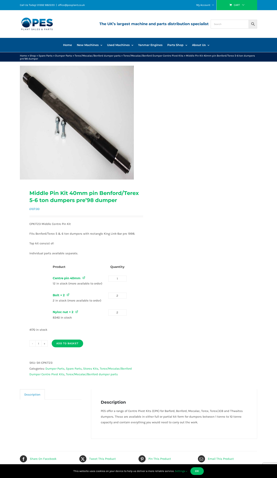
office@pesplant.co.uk (71, 4)
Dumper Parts (63, 55)
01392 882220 (46, 4)
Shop (33, 55)
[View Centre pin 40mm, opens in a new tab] (84, 277)
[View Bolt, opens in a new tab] (68, 294)
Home (23, 55)
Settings (180, 471)
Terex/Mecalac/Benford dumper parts (98, 55)
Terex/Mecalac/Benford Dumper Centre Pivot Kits (153, 55)
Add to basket (67, 343)
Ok (197, 471)
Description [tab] (32, 394)
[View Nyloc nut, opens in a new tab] (77, 311)
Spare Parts (46, 55)
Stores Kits (90, 368)
